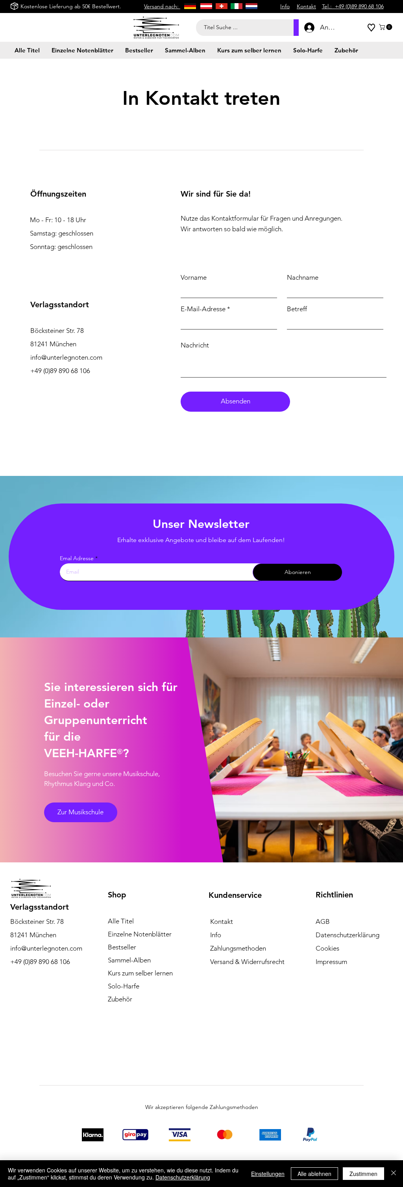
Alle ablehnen (314, 1174)
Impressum (331, 962)
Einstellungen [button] (268, 1174)
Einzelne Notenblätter (140, 934)
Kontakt (221, 921)
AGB (323, 921)
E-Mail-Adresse (203, 309)
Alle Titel (121, 921)
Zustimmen (363, 1174)
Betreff (297, 309)
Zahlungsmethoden (238, 948)
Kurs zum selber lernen (140, 973)
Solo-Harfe (123, 986)
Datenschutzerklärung (182, 1177)
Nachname (302, 277)
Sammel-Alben (129, 960)
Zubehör (120, 999)
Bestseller (122, 947)
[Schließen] (393, 1174)
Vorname (194, 277)
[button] (386, 27)
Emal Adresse (77, 558)
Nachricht (195, 345)
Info (215, 935)
